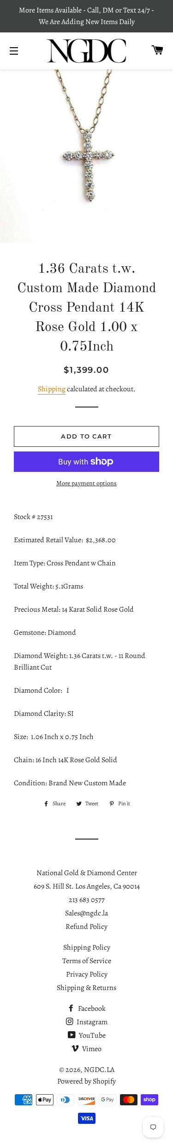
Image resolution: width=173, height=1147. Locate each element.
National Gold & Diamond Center (86, 873)
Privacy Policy (86, 974)
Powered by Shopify (86, 1081)
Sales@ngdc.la (86, 913)
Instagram (91, 1022)
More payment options (86, 483)
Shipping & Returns (86, 988)
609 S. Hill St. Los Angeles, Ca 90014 (87, 886)
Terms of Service (86, 961)
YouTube (92, 1035)
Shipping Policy (86, 947)
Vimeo (91, 1049)
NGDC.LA (99, 1070)
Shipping (52, 389)
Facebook (91, 1008)
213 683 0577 (87, 900)
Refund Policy (86, 926)
